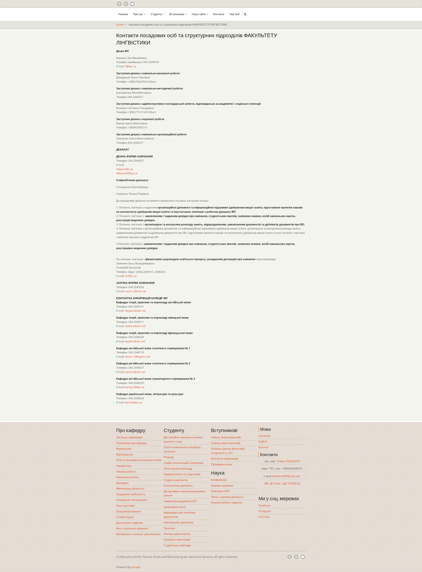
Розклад (169, 457)
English (262, 441)
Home (120, 24)
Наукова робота (126, 471)
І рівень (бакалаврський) (226, 437)
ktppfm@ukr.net (135, 341)
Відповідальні (124, 454)
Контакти (218, 14)
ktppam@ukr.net (135, 311)
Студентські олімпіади (177, 545)
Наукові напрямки (222, 485)
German (263, 447)
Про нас (138, 14)
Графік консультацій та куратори (183, 463)
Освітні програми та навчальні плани (138, 460)
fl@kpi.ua (130, 66)
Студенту (157, 14)
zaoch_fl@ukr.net (135, 291)
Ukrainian (264, 436)
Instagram (264, 511)
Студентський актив (176, 480)
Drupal (136, 567)
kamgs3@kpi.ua (134, 387)
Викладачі (122, 483)
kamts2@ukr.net (135, 372)
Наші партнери (125, 505)
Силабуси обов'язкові (177, 539)
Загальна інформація (129, 437)
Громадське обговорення (131, 500)
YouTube (264, 517)
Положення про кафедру (131, 443)
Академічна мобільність (130, 494)
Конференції (218, 480)
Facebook (264, 505)
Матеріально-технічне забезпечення (138, 534)
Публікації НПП (220, 491)
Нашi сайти (199, 14)
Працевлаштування (128, 511)
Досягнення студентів (129, 523)
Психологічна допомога (178, 485)
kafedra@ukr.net (135, 326)
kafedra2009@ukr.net (286, 476)
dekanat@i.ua (124, 169)
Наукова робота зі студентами (182, 474)
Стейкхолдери (125, 517)
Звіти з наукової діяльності (227, 497)
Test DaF (234, 14)
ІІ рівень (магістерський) (225, 443)
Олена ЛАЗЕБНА (288, 461)
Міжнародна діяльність (130, 488)
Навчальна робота (127, 477)
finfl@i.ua (130, 276)
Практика (169, 528)
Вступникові (177, 14)
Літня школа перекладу (178, 468)
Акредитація (123, 466)
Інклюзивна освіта (175, 507)
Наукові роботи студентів (226, 502)
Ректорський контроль (177, 534)
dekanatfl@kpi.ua (126, 173)
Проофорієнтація (221, 464)
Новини (123, 14)
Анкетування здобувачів (178, 522)
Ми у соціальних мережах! (132, 528)
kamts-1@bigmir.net (137, 356)
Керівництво (123, 448)
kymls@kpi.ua (133, 402)
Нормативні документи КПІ (180, 501)
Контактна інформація (224, 458)
